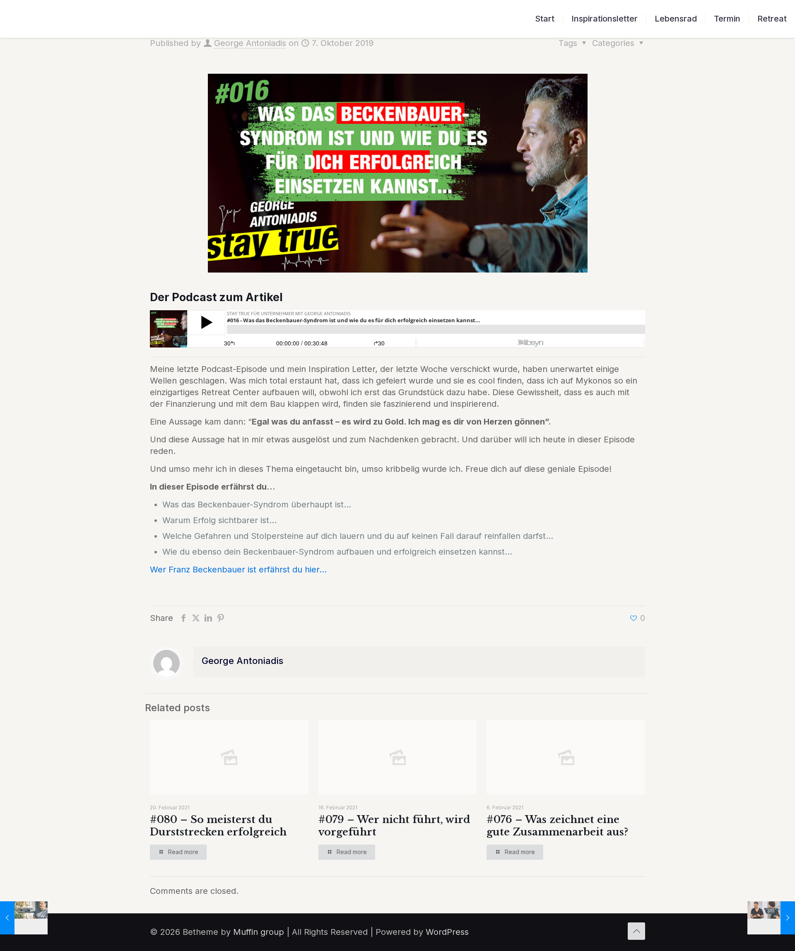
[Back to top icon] (636, 931)
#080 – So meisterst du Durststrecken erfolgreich (218, 825)
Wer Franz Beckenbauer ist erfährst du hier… (238, 569)
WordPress (447, 932)
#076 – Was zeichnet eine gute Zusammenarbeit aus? (557, 825)
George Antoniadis (250, 43)
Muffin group (258, 932)
